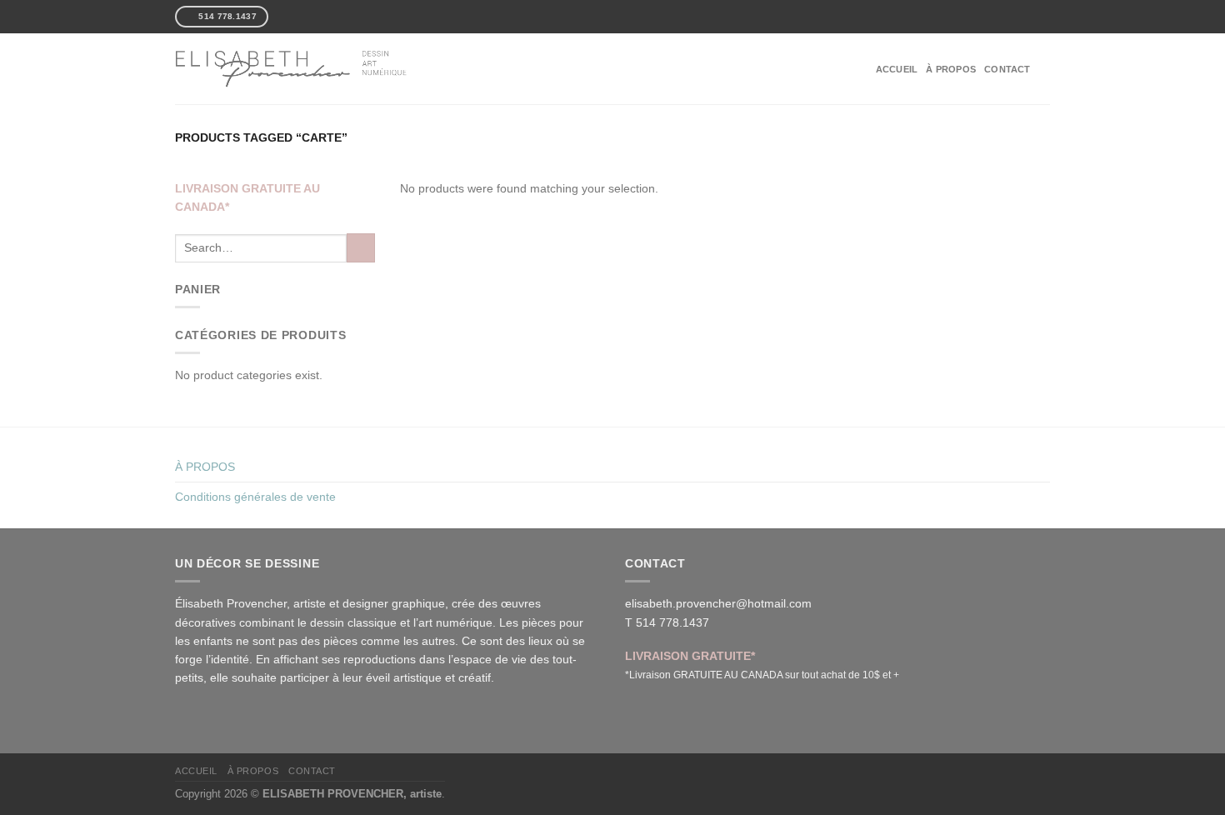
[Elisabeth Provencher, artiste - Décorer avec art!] (291, 68)
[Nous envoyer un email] (309, 16)
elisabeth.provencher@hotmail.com (718, 603)
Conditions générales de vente (255, 496)
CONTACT (1007, 69)
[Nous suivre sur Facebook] (282, 16)
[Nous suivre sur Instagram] (295, 16)
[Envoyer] (361, 247)
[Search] (1044, 68)
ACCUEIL (897, 69)
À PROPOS (951, 69)
